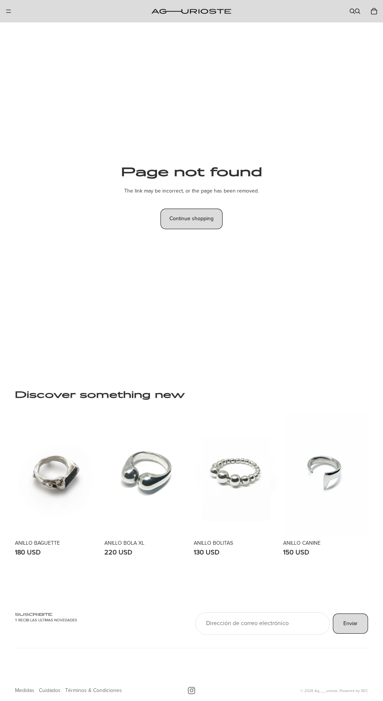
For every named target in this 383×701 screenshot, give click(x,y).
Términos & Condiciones (93, 690)
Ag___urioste (326, 691)
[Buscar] (352, 11)
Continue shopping (191, 218)
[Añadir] (177, 524)
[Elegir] (88, 524)
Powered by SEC (354, 691)
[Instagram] (191, 690)
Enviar (350, 623)
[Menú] (8, 11)
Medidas (24, 690)
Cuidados (50, 690)
